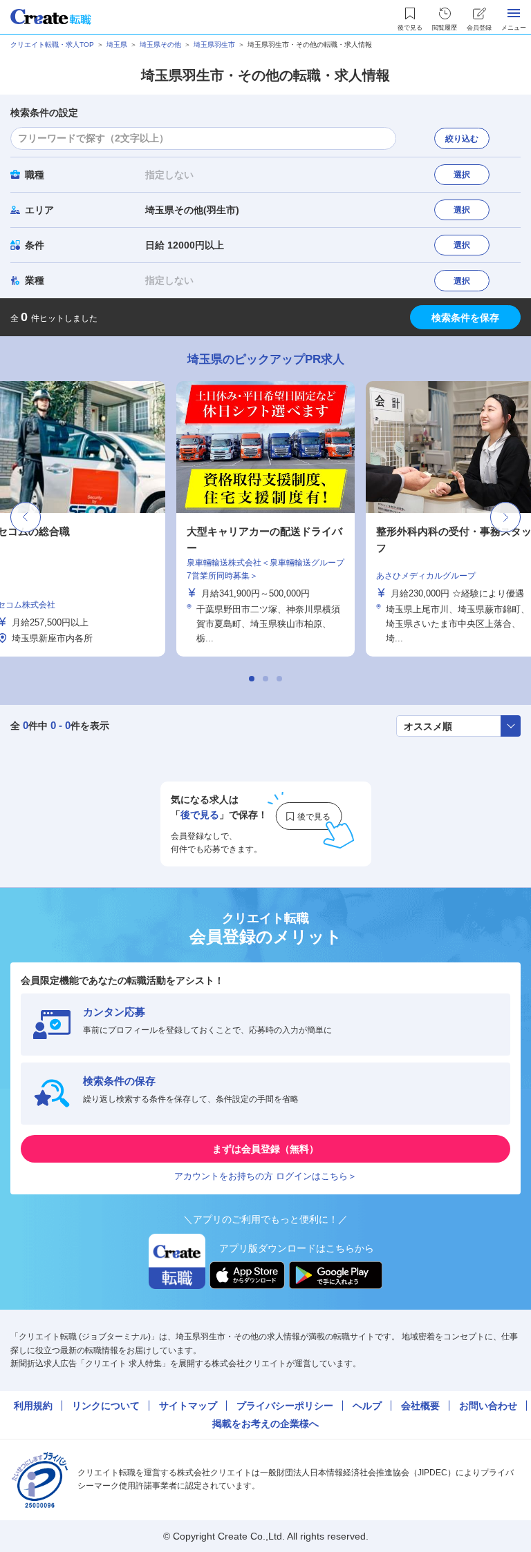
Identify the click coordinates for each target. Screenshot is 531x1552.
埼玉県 (116, 44)
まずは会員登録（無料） (265, 1148)
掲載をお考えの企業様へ (265, 1423)
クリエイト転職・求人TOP (52, 44)
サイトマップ (188, 1405)
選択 (462, 175)
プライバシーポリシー (284, 1405)
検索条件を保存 (465, 317)
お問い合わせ (488, 1405)
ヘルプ (367, 1405)
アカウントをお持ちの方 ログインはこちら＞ (265, 1176)
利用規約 (33, 1405)
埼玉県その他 (160, 44)
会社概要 (420, 1405)
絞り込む (461, 139)
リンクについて (106, 1405)
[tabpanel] (265, 519)
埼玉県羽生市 (214, 44)
